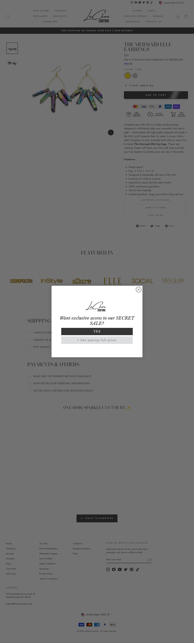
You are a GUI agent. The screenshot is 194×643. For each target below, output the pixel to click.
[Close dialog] (138, 289)
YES (97, 331)
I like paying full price (97, 340)
